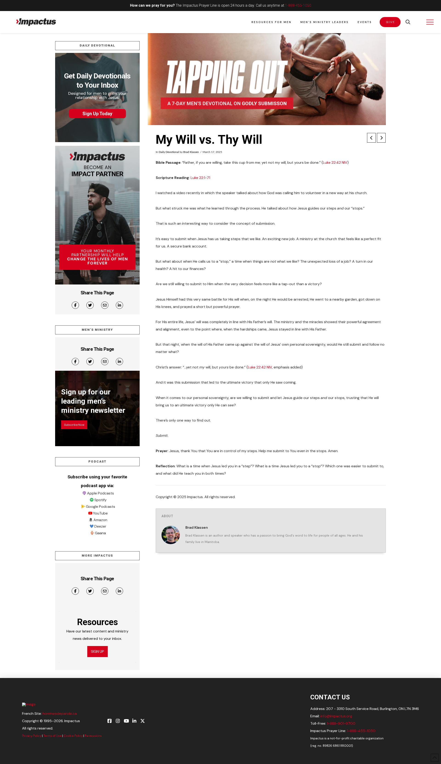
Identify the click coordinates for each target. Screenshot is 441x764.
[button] (408, 22)
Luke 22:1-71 (200, 177)
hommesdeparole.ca (59, 713)
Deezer (100, 526)
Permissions (93, 736)
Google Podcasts (100, 506)
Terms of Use (52, 736)
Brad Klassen (191, 152)
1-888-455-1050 (298, 5)
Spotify (100, 499)
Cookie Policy (73, 736)
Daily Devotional (169, 152)
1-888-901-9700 (341, 723)
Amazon (100, 519)
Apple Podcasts (100, 493)
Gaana (100, 533)
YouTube (100, 513)
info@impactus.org (336, 716)
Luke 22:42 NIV (335, 162)
